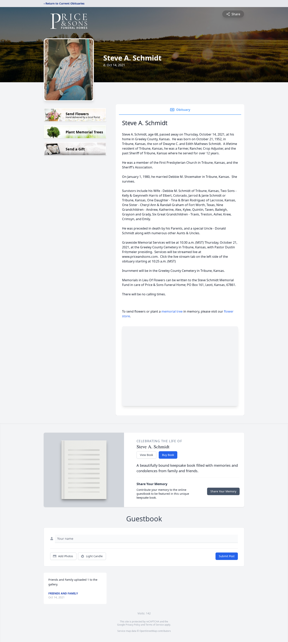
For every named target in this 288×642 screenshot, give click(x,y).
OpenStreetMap (148, 631)
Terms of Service (155, 624)
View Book (146, 455)
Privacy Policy (133, 624)
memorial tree (172, 311)
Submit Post (227, 556)
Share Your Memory (223, 491)
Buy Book (168, 455)
